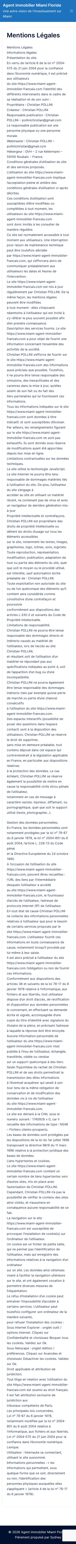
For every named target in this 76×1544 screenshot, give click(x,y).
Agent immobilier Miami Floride (32, 5)
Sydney (55, 1537)
